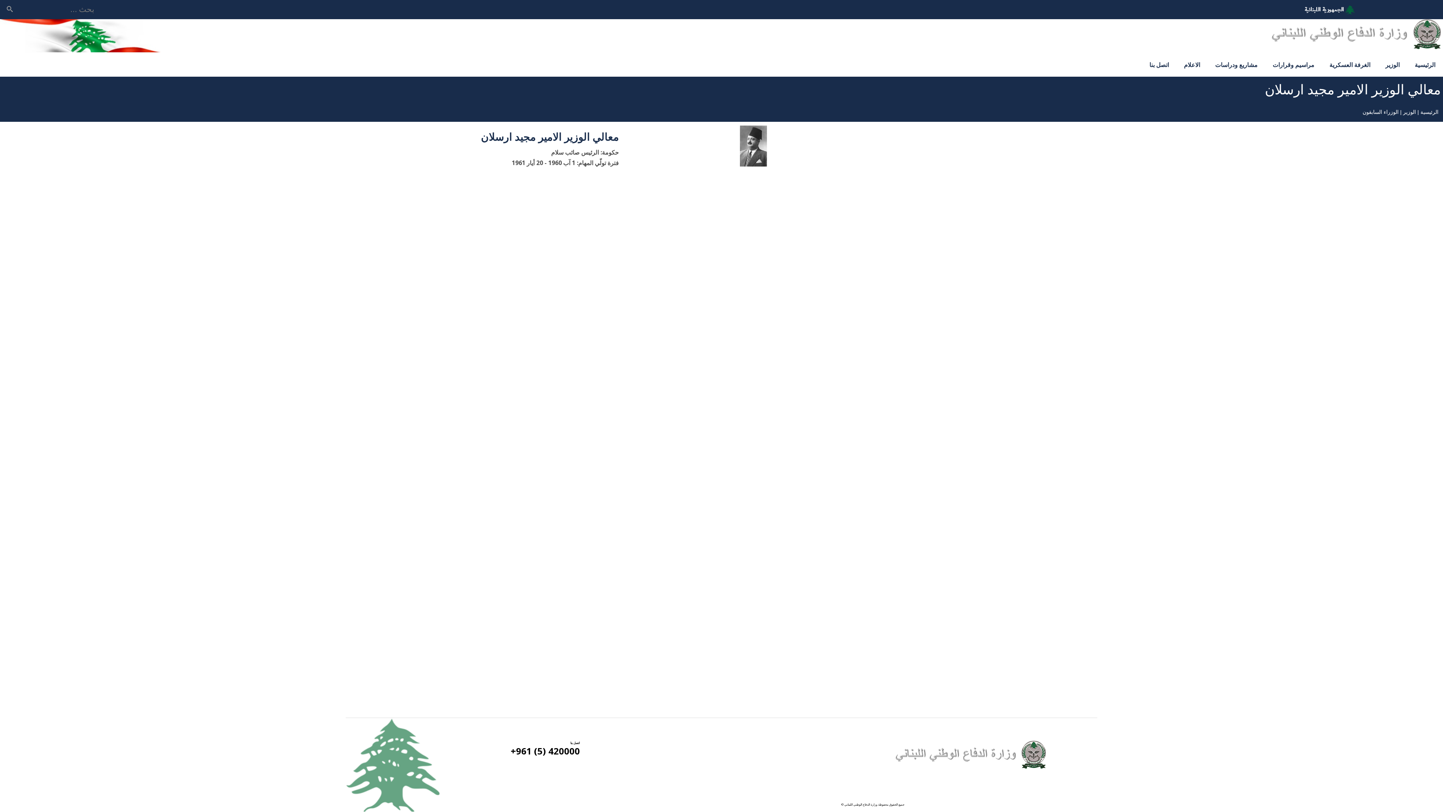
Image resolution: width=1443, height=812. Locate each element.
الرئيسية (1425, 65)
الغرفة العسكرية (1350, 65)
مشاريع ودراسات (1236, 65)
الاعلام (1192, 65)
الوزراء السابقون (1381, 112)
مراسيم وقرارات (1293, 65)
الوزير (1393, 65)
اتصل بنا (1159, 65)
